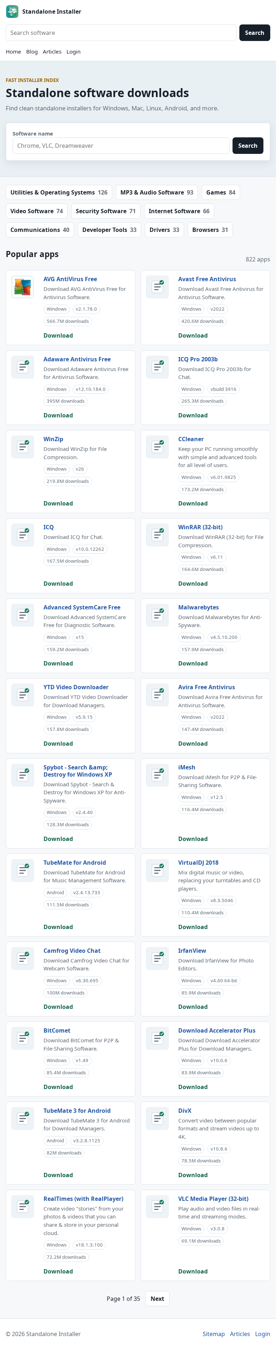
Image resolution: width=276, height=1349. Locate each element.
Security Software (106, 211)
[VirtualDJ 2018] (157, 870)
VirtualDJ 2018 (198, 862)
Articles (52, 51)
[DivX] (157, 1118)
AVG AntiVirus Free (70, 279)
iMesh (187, 767)
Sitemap (214, 1334)
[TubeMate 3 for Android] (22, 1118)
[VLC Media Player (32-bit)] (157, 1206)
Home (13, 51)
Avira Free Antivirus (206, 687)
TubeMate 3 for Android (77, 1111)
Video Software (36, 211)
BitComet (56, 1030)
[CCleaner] (157, 446)
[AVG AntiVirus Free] (22, 286)
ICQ (48, 527)
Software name (33, 133)
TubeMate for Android (74, 862)
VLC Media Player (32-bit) (213, 1199)
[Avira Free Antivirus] (157, 694)
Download (58, 335)
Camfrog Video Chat (72, 951)
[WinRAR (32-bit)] (157, 535)
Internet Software (179, 211)
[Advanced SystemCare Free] (22, 615)
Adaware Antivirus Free (77, 359)
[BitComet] (22, 1038)
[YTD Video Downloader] (22, 694)
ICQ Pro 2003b (198, 359)
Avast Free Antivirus (207, 279)
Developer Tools (109, 230)
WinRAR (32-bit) (200, 527)
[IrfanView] (157, 958)
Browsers (210, 230)
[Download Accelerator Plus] (157, 1038)
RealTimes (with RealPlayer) (83, 1199)
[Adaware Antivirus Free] (22, 367)
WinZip (53, 439)
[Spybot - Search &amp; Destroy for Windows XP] (22, 775)
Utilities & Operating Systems (58, 192)
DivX (185, 1111)
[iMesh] (157, 775)
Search (254, 33)
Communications (39, 230)
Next (157, 1299)
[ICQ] (22, 535)
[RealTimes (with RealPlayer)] (22, 1206)
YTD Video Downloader (76, 687)
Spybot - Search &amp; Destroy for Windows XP (77, 770)
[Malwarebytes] (157, 615)
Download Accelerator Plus (217, 1030)
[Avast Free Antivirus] (157, 286)
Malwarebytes (198, 607)
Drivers (164, 230)
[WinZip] (22, 446)
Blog (32, 51)
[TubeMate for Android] (22, 870)
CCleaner (191, 439)
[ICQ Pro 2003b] (157, 367)
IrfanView (192, 951)
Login (73, 51)
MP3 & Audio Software (156, 192)
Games (220, 192)
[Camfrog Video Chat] (22, 958)
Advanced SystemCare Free (81, 607)
